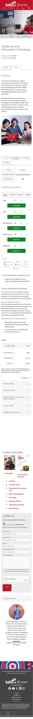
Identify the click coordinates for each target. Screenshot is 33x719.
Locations (16, 695)
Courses (5, 36)
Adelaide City (6, 245)
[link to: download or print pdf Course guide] (9, 462)
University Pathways (15, 501)
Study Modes (13, 497)
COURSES (4, 8)
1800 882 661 (19, 524)
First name (6, 531)
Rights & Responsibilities (16, 494)
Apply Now (16, 205)
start (6, 67)
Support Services (14, 508)
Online (4, 200)
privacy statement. (21, 708)
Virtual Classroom (7, 223)
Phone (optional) (8, 549)
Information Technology (11, 36)
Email (4, 543)
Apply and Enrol (16, 697)
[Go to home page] (1, 36)
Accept (8, 713)
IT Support (18, 36)
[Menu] (29, 8)
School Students (6, 162)
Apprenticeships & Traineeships (16, 158)
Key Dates (12, 481)
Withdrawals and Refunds (16, 504)
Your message (7, 555)
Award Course (6, 158)
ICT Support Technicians (23, 174)
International (26, 158)
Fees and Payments (14, 484)
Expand (24, 378)
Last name (6, 537)
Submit (7, 588)
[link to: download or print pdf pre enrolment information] (23, 463)
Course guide (8, 473)
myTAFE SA (11, 8)
